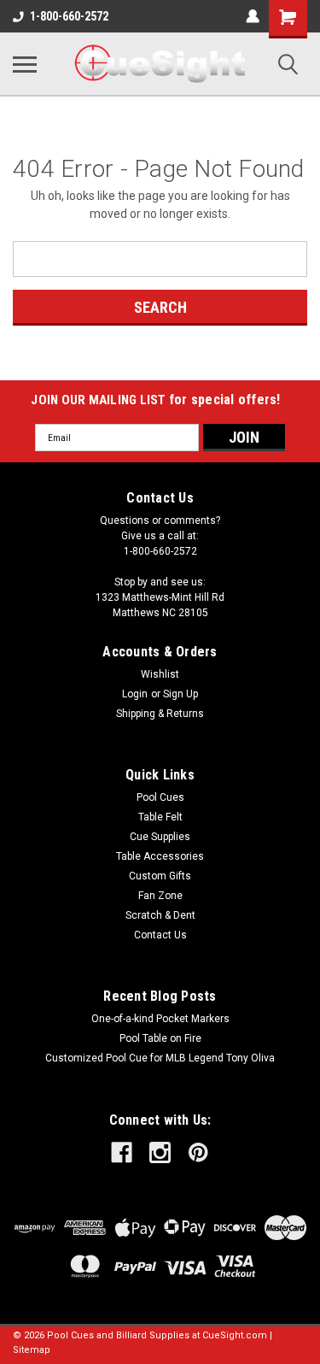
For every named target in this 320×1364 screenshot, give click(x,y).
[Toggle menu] (25, 64)
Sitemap (31, 1349)
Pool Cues (160, 797)
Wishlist (160, 674)
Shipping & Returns (160, 714)
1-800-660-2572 (69, 16)
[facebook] (121, 1152)
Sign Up (180, 694)
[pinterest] (198, 1152)
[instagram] (160, 1152)
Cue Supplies (160, 837)
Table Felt (160, 817)
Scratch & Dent (160, 915)
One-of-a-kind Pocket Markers (160, 1019)
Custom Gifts (160, 876)
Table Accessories (160, 856)
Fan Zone (160, 896)
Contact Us (160, 935)
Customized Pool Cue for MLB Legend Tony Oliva (160, 1058)
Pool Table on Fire (160, 1038)
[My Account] (252, 16)
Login (135, 694)
